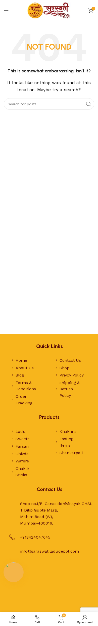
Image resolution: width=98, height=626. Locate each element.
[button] (14, 572)
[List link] (26, 360)
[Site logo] (49, 10)
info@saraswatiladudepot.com (49, 551)
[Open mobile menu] (6, 11)
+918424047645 (35, 537)
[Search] (88, 104)
